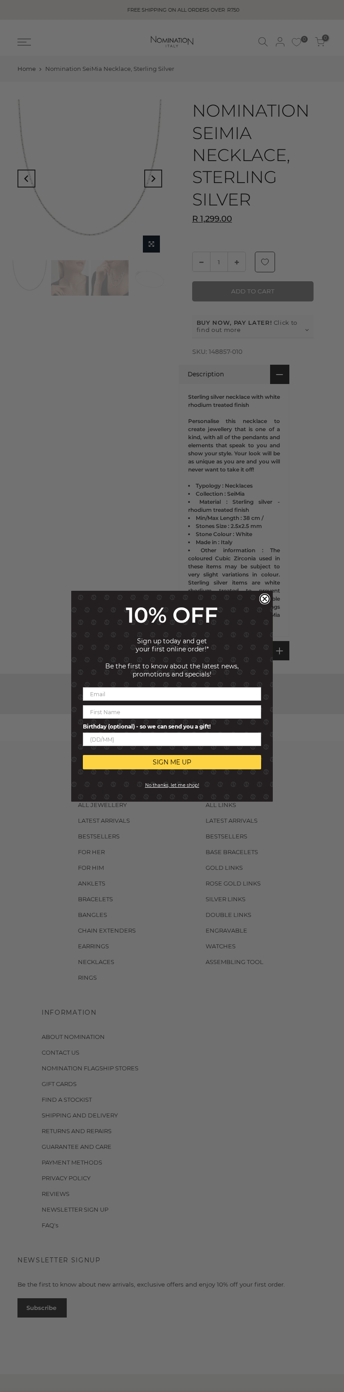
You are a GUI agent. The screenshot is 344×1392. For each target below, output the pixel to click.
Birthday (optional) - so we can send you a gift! (147, 726)
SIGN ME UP (172, 762)
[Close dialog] (264, 598)
